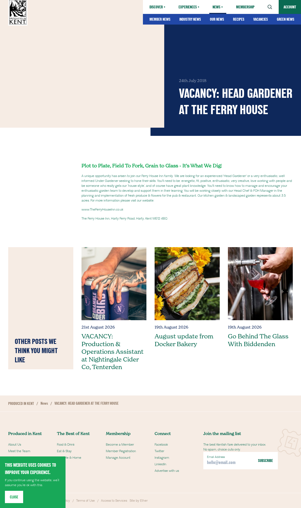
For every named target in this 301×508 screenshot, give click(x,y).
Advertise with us (167, 470)
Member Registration (121, 451)
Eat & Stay (64, 451)
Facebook (161, 444)
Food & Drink (66, 444)
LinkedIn (160, 464)
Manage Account (118, 457)
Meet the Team (19, 451)
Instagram (162, 457)
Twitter (159, 451)
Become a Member (120, 444)
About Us (14, 444)
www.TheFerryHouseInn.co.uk (102, 209)
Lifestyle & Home (69, 457)
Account (290, 7)
